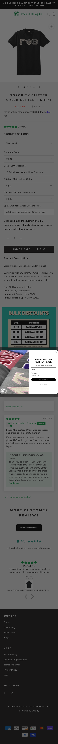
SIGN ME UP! (43, 379)
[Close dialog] (56, 352)
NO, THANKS (43, 384)
